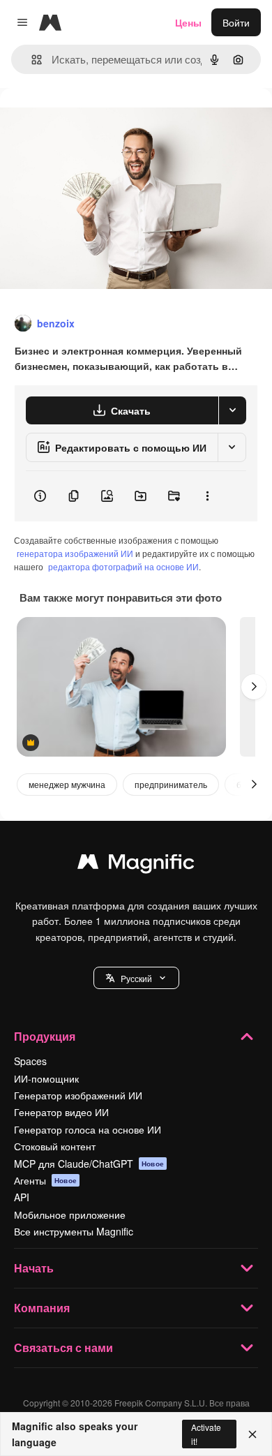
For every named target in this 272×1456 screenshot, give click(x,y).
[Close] (252, 1434)
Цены (188, 22)
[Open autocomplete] (31, 59)
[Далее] (253, 687)
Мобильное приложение (70, 1214)
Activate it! (206, 1433)
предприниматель (171, 784)
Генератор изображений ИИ (78, 1095)
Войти (236, 22)
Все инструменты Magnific (73, 1231)
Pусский (136, 978)
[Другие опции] (207, 496)
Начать (34, 1268)
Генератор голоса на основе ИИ (87, 1129)
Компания (42, 1308)
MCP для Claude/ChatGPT (89, 1164)
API (21, 1197)
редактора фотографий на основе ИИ (123, 566)
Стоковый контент (55, 1146)
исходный (93, 119)
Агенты (45, 1180)
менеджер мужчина (67, 784)
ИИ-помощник (46, 1078)
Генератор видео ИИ (61, 1112)
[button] (136, 978)
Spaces (30, 1061)
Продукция (44, 1036)
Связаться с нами (63, 1347)
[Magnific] (136, 864)
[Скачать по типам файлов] (232, 410)
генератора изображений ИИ (75, 553)
